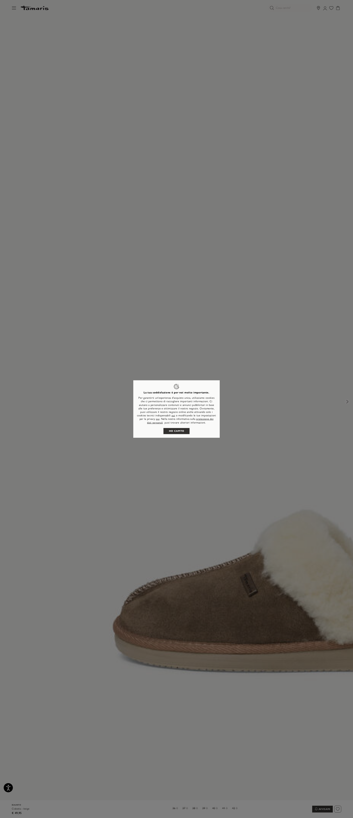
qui (173, 415)
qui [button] (157, 419)
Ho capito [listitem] (176, 430)
